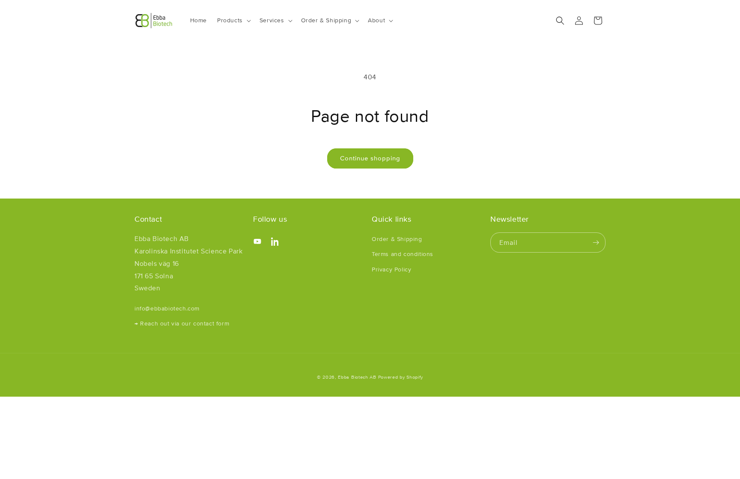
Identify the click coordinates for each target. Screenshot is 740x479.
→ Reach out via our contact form (181, 323)
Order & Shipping (397, 238)
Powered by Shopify (401, 377)
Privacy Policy (391, 269)
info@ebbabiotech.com (167, 308)
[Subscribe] (595, 242)
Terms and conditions (402, 253)
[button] (233, 20)
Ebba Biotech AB (357, 377)
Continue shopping (370, 158)
